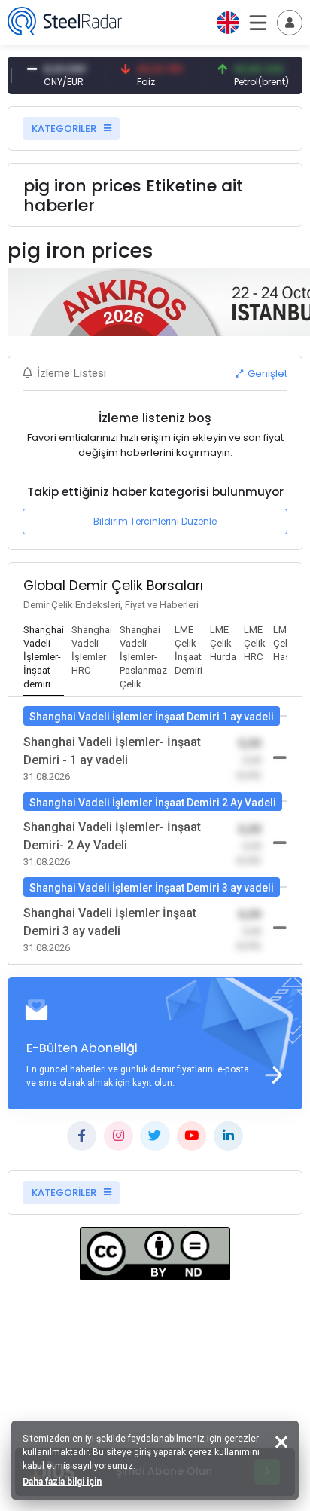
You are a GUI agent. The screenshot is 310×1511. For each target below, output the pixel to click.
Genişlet (266, 373)
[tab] (43, 657)
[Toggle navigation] (289, 22)
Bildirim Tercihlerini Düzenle (155, 521)
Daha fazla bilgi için (62, 1481)
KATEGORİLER (65, 128)
